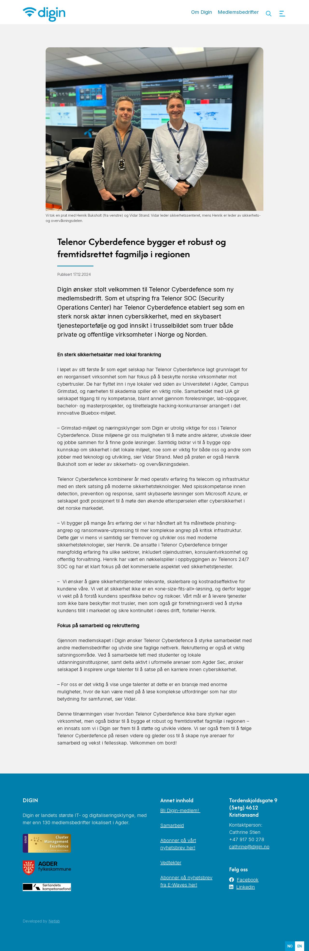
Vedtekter (170, 863)
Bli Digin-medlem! (180, 810)
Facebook (248, 880)
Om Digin (201, 12)
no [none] (290, 946)
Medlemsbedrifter (238, 12)
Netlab (54, 921)
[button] (269, 14)
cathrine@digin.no (249, 847)
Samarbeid (172, 825)
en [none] (299, 946)
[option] (299, 946)
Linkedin (245, 887)
